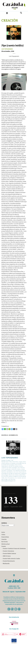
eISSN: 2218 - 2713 (14, 586)
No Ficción (4, 541)
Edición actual (5, 544)
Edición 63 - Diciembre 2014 (9, 435)
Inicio (3, 532)
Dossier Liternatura (8, 551)
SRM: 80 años (7, 556)
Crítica (3, 534)
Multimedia (6, 563)
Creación (9, 20)
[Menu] (7, 13)
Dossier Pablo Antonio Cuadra (11, 558)
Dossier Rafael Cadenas (9, 553)
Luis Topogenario (7, 49)
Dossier (3, 546)
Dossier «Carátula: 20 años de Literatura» (14, 548)
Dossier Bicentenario (9, 561)
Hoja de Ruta (5, 537)
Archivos (4, 523)
